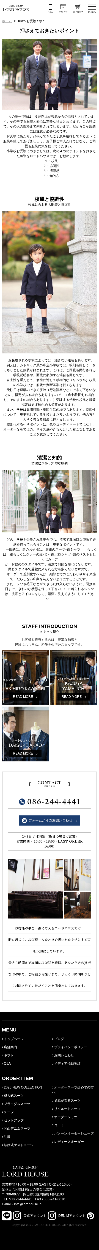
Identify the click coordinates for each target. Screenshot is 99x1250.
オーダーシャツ (65, 1117)
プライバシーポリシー (70, 1047)
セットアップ (13, 1120)
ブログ (58, 1039)
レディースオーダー (68, 1142)
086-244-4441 (21, 1199)
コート (58, 1125)
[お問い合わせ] (49, 823)
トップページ (13, 1039)
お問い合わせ (63, 1055)
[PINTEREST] (90, 1216)
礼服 (6, 1137)
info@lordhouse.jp (28, 1204)
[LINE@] (7, 1215)
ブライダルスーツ (16, 1104)
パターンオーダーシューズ (73, 1133)
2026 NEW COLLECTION (22, 1087)
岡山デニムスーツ (16, 1128)
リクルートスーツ (67, 1109)
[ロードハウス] (16, 8)
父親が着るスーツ (67, 1100)
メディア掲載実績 (67, 1063)
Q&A (7, 1063)
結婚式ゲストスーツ (18, 1145)
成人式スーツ (13, 1096)
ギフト (8, 1055)
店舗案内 (10, 1047)
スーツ (8, 1112)
